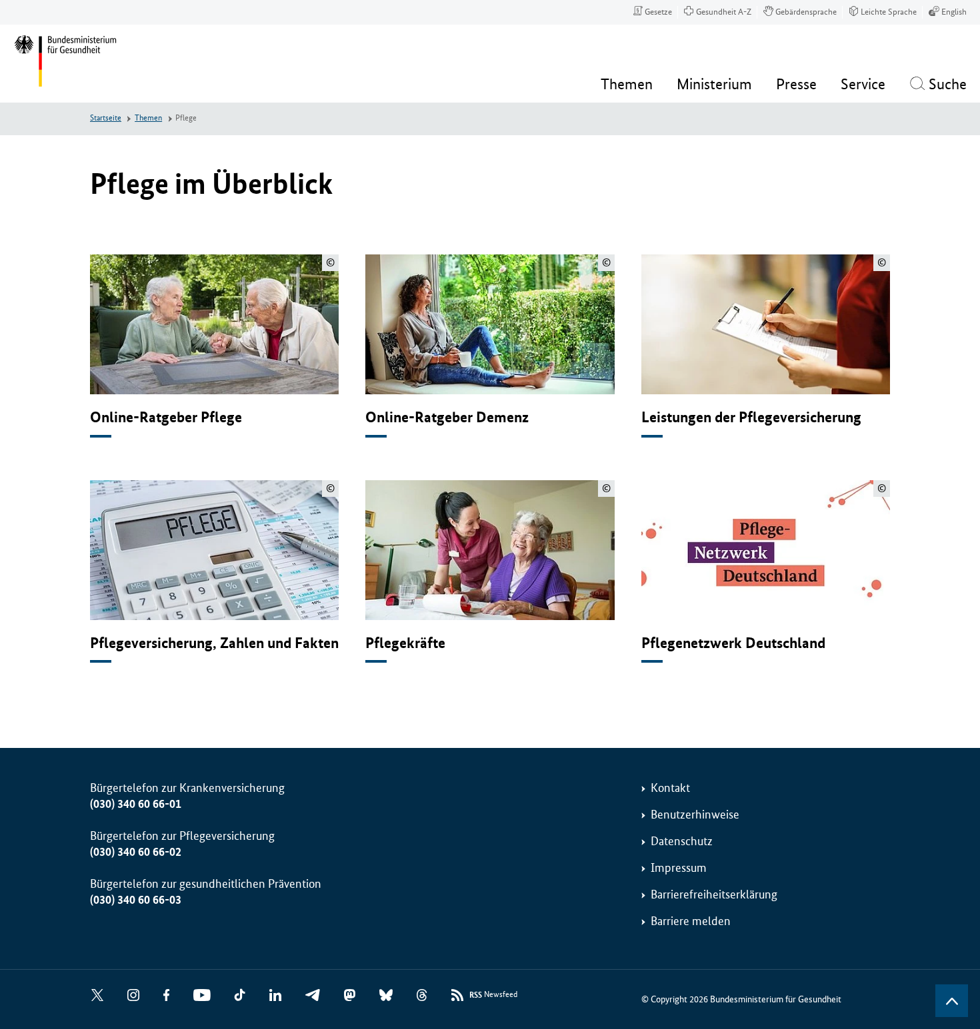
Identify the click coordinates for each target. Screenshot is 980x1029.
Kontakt (670, 788)
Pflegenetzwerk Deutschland (733, 643)
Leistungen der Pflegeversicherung (751, 417)
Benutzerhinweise (695, 814)
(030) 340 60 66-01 (135, 804)
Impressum (679, 867)
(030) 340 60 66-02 (135, 852)
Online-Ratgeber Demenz (447, 417)
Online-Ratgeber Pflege (166, 417)
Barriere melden (691, 921)
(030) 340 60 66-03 (135, 899)
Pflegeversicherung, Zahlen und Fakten (214, 643)
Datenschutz (682, 841)
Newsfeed (493, 995)
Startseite (105, 118)
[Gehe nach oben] (951, 1000)
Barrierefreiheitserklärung (714, 894)
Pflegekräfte (405, 643)
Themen (148, 118)
